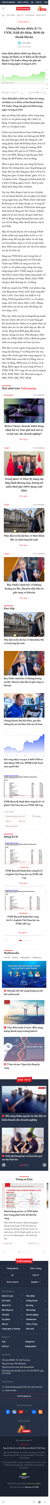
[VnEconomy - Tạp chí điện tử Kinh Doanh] (24, 1261)
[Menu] (3, 1502)
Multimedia (11, 952)
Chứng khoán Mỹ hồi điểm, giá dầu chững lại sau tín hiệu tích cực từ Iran (23, 722)
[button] (20, 939)
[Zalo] (34, 1412)
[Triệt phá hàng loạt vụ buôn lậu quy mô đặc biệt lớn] (22, 1139)
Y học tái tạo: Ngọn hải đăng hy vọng (22, 1065)
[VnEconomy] (24, 69)
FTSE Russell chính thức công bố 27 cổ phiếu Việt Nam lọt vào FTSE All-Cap (24, 803)
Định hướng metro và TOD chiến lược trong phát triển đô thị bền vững (21, 1215)
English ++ (35, 1283)
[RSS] (40, 1412)
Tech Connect (12, 1283)
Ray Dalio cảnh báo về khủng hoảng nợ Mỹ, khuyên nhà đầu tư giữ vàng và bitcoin (24, 589)
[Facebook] (8, 1412)
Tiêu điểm (10, 15)
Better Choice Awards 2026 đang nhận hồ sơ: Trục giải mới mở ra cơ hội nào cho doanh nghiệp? (24, 430)
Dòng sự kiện (24, 1181)
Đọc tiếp (9, 608)
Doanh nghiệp (8, 395)
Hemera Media (35, 1484)
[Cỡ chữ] (33, 1502)
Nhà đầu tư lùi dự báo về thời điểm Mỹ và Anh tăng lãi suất (24, 642)
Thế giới (6, 448)
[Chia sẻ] (45, 1502)
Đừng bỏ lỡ (11, 837)
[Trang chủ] (3, 15)
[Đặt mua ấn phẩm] (41, 8)
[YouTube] (21, 1412)
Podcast (15, 957)
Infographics (25, 957)
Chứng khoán (8, 2)
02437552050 (10, 1391)
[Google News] (39, 1502)
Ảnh (4, 1342)
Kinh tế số (41, 15)
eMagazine (36, 957)
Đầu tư (20, 15)
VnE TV (39, 2)
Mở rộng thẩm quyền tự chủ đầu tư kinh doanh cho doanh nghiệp (24, 1117)
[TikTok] (27, 1412)
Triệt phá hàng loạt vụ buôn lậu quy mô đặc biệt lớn (20, 1156)
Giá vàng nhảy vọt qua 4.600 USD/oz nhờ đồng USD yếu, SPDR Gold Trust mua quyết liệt (23, 763)
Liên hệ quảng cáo (24, 1397)
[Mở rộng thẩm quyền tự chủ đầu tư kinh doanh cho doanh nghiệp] (24, 1098)
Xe (32, 2)
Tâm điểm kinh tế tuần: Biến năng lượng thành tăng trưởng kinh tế (23, 1028)
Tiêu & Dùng (23, 2)
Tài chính (29, 15)
